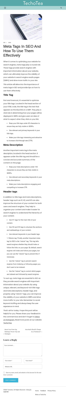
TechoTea (7, 323)
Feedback (43, 391)
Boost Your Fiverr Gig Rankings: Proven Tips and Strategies (12, 332)
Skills (9, 42)
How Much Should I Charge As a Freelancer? (33, 331)
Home (37, 391)
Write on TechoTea (40, 394)
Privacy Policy (52, 391)
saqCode (6, 392)
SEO (4, 42)
